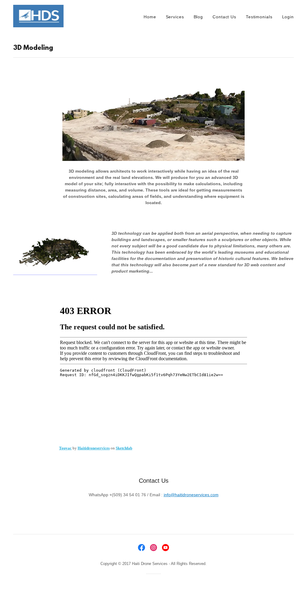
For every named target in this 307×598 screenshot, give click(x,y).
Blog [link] (198, 16)
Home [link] (150, 16)
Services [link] (175, 16)
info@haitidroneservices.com (191, 494)
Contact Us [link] (224, 16)
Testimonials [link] (259, 16)
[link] (38, 15)
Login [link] (288, 16)
